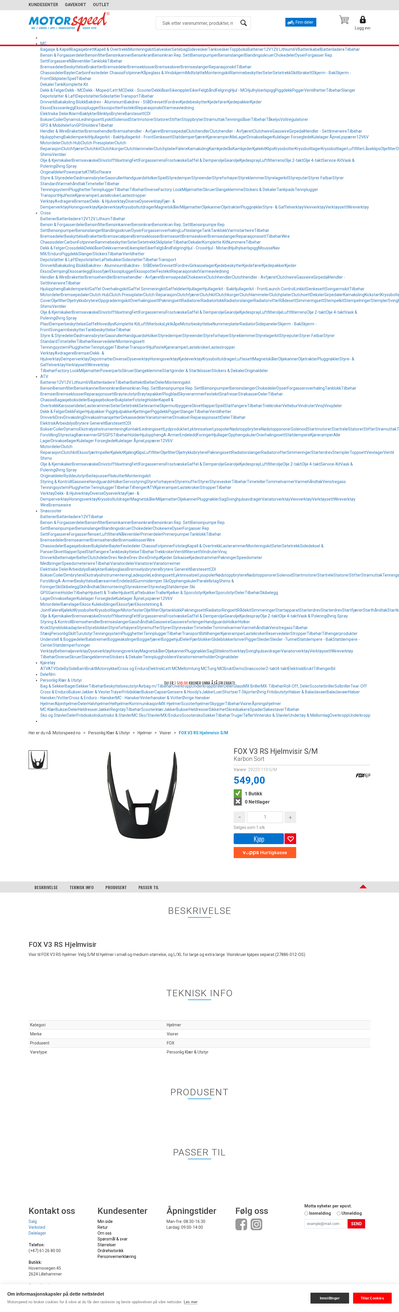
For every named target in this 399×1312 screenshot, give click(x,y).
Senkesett (162, 137)
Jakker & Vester (95, 692)
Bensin (46, 388)
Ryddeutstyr (75, 475)
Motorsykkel (107, 668)
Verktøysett (336, 207)
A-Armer (171, 435)
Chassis (47, 400)
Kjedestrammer (203, 557)
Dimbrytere (74, 575)
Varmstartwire (240, 230)
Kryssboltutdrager (138, 207)
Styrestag (67, 435)
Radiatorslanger (239, 300)
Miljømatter (192, 189)
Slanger (348, 90)
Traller (161, 592)
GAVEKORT (75, 4)
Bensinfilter (95, 55)
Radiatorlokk (212, 300)
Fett (135, 160)
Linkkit (300, 289)
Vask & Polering (312, 616)
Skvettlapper (203, 405)
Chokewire (196, 277)
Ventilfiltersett (187, 551)
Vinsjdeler (333, 405)
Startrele (340, 429)
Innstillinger (330, 1298)
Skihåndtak (89, 586)
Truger (237, 715)
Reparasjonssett (251, 236)
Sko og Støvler (53, 715)
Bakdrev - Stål (137, 102)
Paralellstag (208, 581)
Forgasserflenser (84, 534)
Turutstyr (84, 633)
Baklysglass (116, 569)
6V (295, 49)
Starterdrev (321, 452)
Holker (152, 178)
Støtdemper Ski (180, 586)
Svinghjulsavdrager (244, 499)
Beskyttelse (75, 67)
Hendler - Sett (317, 131)
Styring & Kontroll (56, 481)
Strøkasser (248, 394)
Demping (59, 271)
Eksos (45, 107)
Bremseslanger (195, 67)
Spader (256, 709)
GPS (80, 125)
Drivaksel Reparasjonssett (197, 417)
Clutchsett (301, 294)
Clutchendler (198, 131)
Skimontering (112, 586)
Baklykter (88, 113)
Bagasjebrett (83, 49)
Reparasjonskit (222, 67)
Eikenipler (136, 248)
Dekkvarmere (115, 248)
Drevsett (158, 102)
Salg (33, 1221)
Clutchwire (262, 131)
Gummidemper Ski (151, 581)
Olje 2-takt (293, 160)
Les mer (190, 1302)
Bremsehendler (99, 131)
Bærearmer (86, 435)
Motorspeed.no (67, 732)
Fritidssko (85, 715)
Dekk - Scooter (138, 90)
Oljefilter (388, 148)
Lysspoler (221, 429)
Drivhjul (154, 557)
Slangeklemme (229, 189)
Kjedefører (217, 102)
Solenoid (121, 119)
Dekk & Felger (52, 90)
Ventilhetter (315, 90)
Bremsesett (171, 236)
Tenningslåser (238, 119)
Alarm (74, 113)
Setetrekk (282, 72)
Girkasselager (202, 265)
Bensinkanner (118, 55)
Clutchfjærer (72, 148)
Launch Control (280, 289)
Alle (232, 137)
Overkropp (339, 715)
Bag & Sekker (52, 686)
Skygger (217, 703)
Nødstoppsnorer (276, 429)
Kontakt (133, 429)
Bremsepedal (174, 131)
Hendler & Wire (53, 131)
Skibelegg (70, 586)
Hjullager (195, 289)
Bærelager (70, 604)
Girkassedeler (133, 417)
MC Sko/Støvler (146, 715)
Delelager (37, 1233)
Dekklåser (161, 90)
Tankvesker (218, 49)
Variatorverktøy (276, 499)
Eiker (194, 90)
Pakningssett (219, 452)
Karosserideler (71, 405)
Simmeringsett (310, 300)
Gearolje (232, 160)
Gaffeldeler (176, 289)
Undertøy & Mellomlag (309, 715)
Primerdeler (151, 534)
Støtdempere (297, 435)
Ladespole (140, 575)
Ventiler (59, 154)
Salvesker (163, 49)
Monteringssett (130, 341)
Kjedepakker (238, 102)
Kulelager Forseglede (292, 137)
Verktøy (47, 201)
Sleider (263, 639)
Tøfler (248, 715)
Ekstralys (87, 429)
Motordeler (50, 142)
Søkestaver (273, 709)
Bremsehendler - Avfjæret (137, 131)
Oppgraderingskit (114, 300)
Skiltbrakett (301, 72)
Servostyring (134, 481)
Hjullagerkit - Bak (104, 137)
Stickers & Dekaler (260, 189)
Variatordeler (122, 563)
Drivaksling (74, 417)
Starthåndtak (375, 610)
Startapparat (287, 610)
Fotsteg (140, 400)
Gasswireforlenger (187, 621)
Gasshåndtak (141, 621)
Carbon (82, 72)
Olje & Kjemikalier (56, 160)
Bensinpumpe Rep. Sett (180, 388)
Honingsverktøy (83, 207)
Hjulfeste (66, 195)
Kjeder (256, 102)
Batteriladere (332, 49)
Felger (80, 411)
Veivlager (375, 452)
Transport (129, 96)
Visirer (246, 703)
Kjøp (259, 838)
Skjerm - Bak (324, 72)
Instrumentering (111, 429)
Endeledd (188, 435)
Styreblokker (96, 627)
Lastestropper (133, 195)
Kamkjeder (242, 148)
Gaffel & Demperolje (205, 160)
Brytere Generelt (90, 423)
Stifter (175, 119)
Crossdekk (74, 248)
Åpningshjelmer (266, 703)
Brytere (118, 113)
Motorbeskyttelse (196, 324)
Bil (333, 668)
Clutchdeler (98, 557)
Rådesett (287, 300)
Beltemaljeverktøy (71, 651)
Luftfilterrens (272, 160)
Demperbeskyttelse (68, 324)
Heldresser (88, 709)
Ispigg (269, 90)
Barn (81, 668)
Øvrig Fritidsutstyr (272, 692)
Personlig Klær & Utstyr (61, 680)
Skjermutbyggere (175, 405)
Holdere (91, 125)
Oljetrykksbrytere (82, 300)
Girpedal (296, 131)
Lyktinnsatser (200, 429)
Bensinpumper (204, 55)
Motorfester (132, 610)
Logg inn (362, 28)
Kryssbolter (284, 148)
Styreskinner (136, 586)
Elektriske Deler (54, 113)
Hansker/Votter (54, 697)
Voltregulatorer (294, 119)
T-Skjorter (247, 692)
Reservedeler (104, 341)
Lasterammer (97, 405)
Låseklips (371, 148)
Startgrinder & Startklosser (186, 370)
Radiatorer (191, 300)
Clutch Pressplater (98, 142)
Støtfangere (235, 405)
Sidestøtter (110, 96)
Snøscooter (51, 511)
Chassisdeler (52, 72)
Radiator (248, 324)
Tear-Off (359, 686)
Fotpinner (132, 72)
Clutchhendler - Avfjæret (254, 277)
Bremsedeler (52, 67)
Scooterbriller (322, 686)
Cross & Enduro (54, 692)
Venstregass (334, 481)
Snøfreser (228, 394)
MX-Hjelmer (170, 703)
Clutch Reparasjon (160, 294)
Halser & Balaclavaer (308, 692)
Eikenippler (180, 90)
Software (102, 172)
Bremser (82, 201)
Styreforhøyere (160, 481)
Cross (45, 213)
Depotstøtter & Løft (58, 96)
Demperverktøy (75, 359)
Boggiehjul (171, 639)
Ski (58, 586)
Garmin (55, 592)
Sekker (82, 686)
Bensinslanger (231, 55)
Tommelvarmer (280, 481)
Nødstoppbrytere (245, 429)
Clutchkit (92, 148)
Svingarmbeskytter (67, 329)
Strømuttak (214, 119)
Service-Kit (332, 160)
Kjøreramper (217, 137)
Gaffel (92, 324)
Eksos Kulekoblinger (98, 604)
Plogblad (170, 394)
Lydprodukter (176, 429)
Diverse (151, 189)
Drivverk (47, 102)
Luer (218, 692)
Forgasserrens (152, 160)
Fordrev (173, 102)
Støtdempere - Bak (315, 639)
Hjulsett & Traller (104, 592)
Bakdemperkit (76, 137)
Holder (153, 400)
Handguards (135, 178)
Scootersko (192, 715)
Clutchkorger (112, 148)
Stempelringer (357, 300)
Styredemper (179, 178)
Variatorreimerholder (195, 657)
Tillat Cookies (372, 1298)
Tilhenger (138, 487)
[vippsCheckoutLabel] (265, 852)
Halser (354, 692)
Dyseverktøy (150, 201)
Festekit (129, 107)
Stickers (100, 253)
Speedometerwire (78, 563)
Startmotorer (141, 119)
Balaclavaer (337, 692)
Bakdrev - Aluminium (105, 102)
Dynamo (71, 119)
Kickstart (373, 294)
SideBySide (66, 668)
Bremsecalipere (118, 236)
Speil (71, 78)
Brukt (91, 668)
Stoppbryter (192, 119)
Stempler (379, 300)
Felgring (223, 90)
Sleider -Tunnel (284, 639)
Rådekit (244, 610)
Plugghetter (80, 189)
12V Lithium (282, 49)
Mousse (265, 248)
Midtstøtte (195, 72)
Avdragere (64, 201)
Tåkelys (273, 119)
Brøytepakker (150, 394)
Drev (59, 417)
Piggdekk (283, 90)
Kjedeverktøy (110, 207)
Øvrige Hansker (196, 697)
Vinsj (319, 405)
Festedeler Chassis (106, 72)
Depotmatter (101, 359)
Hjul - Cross (196, 248)
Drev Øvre (138, 557)
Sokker (209, 715)
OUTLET (101, 4)
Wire (286, 236)
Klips (270, 148)
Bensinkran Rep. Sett (171, 55)
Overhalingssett (144, 300)
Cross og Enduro (133, 668)
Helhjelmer (119, 703)
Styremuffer (186, 481)
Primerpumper (176, 534)
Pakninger (227, 557)
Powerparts (74, 172)
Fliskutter (116, 475)
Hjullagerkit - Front (136, 137)
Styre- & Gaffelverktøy (283, 207)
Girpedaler (333, 294)
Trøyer (116, 692)
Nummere (236, 242)
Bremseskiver (168, 67)
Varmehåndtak (71, 183)
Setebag (180, 49)
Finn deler (304, 22)
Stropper (208, 487)
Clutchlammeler (139, 148)
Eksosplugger (86, 107)
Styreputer (298, 178)
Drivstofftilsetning (115, 160)
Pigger (298, 90)
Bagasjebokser (101, 400)
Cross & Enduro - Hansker (92, 697)
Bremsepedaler (75, 294)
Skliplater (58, 78)
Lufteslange (191, 230)
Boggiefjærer (149, 639)
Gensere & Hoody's (184, 692)
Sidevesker (198, 49)
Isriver (239, 639)
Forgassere (58, 61)
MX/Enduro (171, 715)
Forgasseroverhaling (161, 230)
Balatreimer (96, 639)
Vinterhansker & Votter (161, 697)
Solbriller (342, 686)
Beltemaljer (66, 557)
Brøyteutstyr (126, 394)
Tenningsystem (54, 189)
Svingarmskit (337, 289)
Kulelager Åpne (325, 137)
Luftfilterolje (271, 312)
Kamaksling (198, 148)
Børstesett (134, 113)
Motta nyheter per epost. (328, 1206)
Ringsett (229, 610)
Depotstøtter (88, 96)
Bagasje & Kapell (55, 49)
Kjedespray (250, 160)
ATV (44, 376)
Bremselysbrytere (143, 569)
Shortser (230, 692)
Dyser (300, 55)
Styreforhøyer (225, 178)
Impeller (103, 452)
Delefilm (47, 674)
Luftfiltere (109, 534)
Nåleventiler (80, 61)
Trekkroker (272, 405)
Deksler (317, 294)
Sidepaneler (267, 324)
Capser (160, 692)
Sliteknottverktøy (230, 651)
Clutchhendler (219, 277)
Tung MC (215, 668)
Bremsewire (59, 505)
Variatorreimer (159, 417)
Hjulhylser (255, 90)
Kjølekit (259, 148)
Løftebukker (111, 259)
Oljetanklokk (170, 610)
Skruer (209, 189)
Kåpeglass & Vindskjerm (163, 72)
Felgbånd (207, 90)
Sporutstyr (225, 592)
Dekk (69, 411)
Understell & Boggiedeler (63, 639)
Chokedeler (284, 55)
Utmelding (351, 1213)
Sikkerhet (217, 709)
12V (267, 49)
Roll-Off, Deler (297, 686)
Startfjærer (352, 610)
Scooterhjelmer (195, 703)
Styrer (203, 481)
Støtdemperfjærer (189, 137)
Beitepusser (97, 475)
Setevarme (149, 405)
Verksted (37, 1227)
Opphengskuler (242, 435)
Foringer (204, 435)
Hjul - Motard (218, 248)
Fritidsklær (131, 692)
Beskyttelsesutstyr (121, 686)
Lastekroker (109, 195)
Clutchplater (165, 148)
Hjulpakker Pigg (100, 411)
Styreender (201, 178)
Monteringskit (141, 49)
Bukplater (124, 400)
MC (43, 43)
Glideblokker (222, 639)
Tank (58, 84)
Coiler (58, 119)
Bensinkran (141, 55)
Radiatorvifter (266, 300)
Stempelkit (334, 300)
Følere (182, 148)
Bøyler (70, 72)
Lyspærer (347, 137)
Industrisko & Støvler (113, 715)
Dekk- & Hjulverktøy (108, 201)
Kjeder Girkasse (175, 557)
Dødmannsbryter (89, 178)
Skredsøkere (238, 709)
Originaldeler (52, 172)
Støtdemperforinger (71, 645)
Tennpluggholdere (159, 657)
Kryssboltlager (308, 148)
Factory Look (170, 189)
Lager (241, 137)
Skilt (72, 633)
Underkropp (359, 715)
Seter (268, 72)
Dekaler (47, 84)
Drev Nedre (119, 557)
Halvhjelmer (99, 703)
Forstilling (49, 435)
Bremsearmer (77, 540)
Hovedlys (106, 324)
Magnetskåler (167, 207)
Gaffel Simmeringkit (147, 289)
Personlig (59, 633)
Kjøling (130, 452)
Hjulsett (126, 592)
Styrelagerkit (276, 178)
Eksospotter (110, 107)
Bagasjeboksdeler (71, 400)
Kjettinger (142, 411)
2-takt (271, 668)
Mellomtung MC (192, 668)
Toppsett (358, 452)
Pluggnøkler (252, 207)
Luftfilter (355, 148)
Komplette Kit (75, 84)
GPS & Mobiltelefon (58, 125)
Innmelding (320, 1213)
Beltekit (137, 382)
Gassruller (114, 178)
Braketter (94, 67)
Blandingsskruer (259, 55)
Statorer (161, 119)
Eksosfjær (100, 271)
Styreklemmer (251, 178)
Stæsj (45, 633)
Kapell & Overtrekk (111, 49)
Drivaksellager (260, 137)
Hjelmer (47, 703)
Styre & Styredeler (57, 178)
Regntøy (118, 709)
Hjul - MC (238, 90)
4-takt (282, 668)
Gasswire (280, 131)
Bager (70, 686)
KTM (89, 172)
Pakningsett (170, 300)
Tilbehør (352, 49)
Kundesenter (43, 4)
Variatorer (144, 563)
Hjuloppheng (51, 137)
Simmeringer (299, 452)
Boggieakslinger (122, 639)
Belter (149, 382)
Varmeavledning (179, 107)
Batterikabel (309, 49)
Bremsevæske (85, 160)
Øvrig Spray (66, 166)
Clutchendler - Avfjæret (231, 131)
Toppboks (238, 49)
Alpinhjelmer (66, 703)
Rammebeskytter (246, 72)
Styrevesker (220, 481)
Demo (238, 668)
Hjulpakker (123, 411)
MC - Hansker (127, 697)
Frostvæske (176, 160)
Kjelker (209, 592)
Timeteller (94, 183)
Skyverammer (191, 394)
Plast (45, 324)
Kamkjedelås (221, 148)
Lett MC (171, 668)
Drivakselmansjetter (102, 417)
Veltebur (290, 405)
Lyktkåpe (172, 324)
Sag (222, 499)
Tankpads (286, 189)
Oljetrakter (231, 207)
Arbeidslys (65, 423)
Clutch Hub (71, 142)
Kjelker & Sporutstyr (185, 592)
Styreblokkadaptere (66, 627)
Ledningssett (91, 119)
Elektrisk (48, 423)
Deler (155, 265)
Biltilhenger (210, 633)
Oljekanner (211, 207)
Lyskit (108, 119)
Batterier (255, 49)
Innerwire (338, 131)
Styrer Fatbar (320, 178)
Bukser (74, 692)
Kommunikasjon (144, 703)
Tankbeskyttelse (100, 329)
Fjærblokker (200, 639)
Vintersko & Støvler (271, 715)
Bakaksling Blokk (70, 102)
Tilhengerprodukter (340, 633)
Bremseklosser (141, 67)
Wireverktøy (358, 207)
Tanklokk (99, 61)
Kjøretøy (47, 662)
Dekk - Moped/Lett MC (104, 90)
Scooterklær (152, 709)
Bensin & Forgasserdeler (62, 55)
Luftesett (244, 359)
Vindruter (306, 405)
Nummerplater (226, 324)
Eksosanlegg (62, 107)
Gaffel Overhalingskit (108, 289)
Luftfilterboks (151, 324)
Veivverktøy (314, 207)
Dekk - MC (74, 90)
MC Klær (47, 709)
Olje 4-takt (312, 160)
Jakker (208, 692)
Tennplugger (102, 189)
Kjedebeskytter (194, 102)
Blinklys (104, 113)
